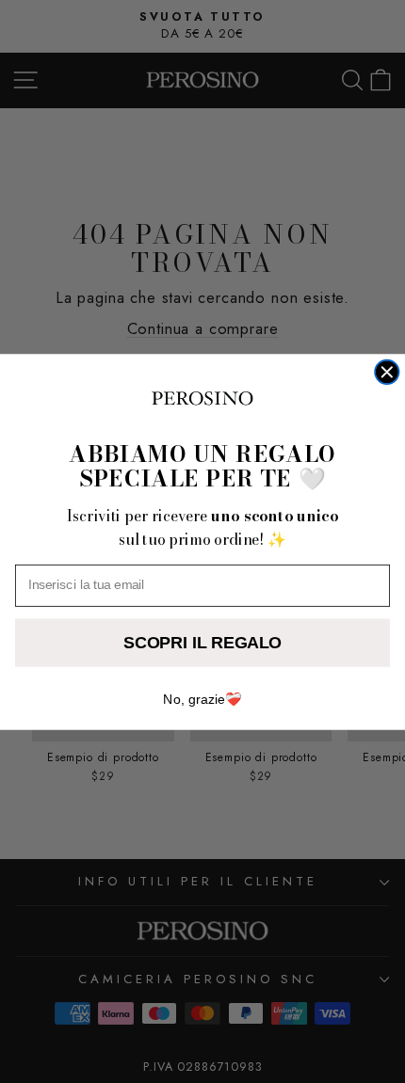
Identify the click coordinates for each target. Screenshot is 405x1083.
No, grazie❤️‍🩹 (202, 699)
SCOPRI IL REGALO (202, 641)
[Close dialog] (387, 371)
